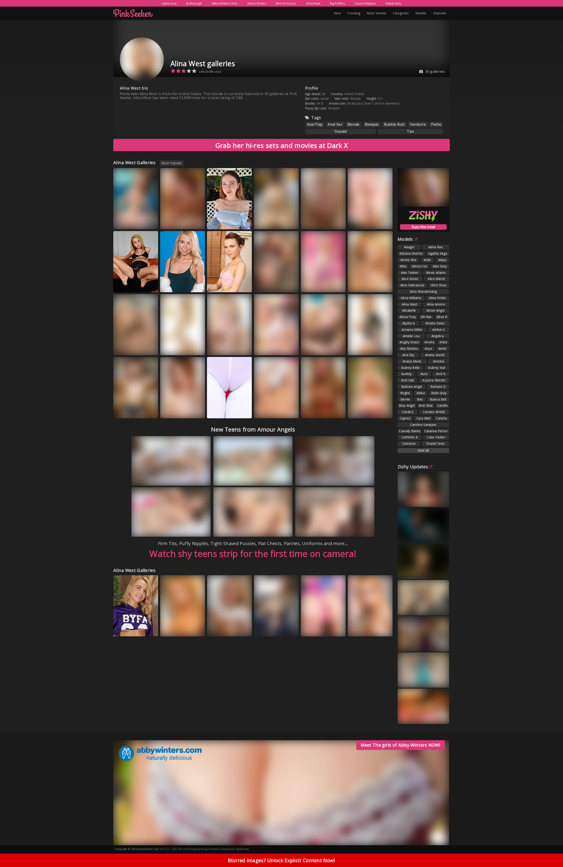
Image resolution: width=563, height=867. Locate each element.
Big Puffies (337, 3)
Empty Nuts (393, 3)
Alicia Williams (411, 298)
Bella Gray (438, 393)
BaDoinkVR (127, 226)
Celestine (409, 443)
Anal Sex (335, 124)
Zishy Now (313, 3)
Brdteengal (194, 3)
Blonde (353, 124)
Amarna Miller (412, 329)
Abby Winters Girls (224, 3)
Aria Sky (408, 355)
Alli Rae (426, 317)
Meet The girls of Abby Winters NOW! (401, 745)
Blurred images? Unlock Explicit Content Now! (281, 860)
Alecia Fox (419, 266)
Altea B (442, 317)
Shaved (341, 131)
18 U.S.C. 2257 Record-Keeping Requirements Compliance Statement (204, 849)
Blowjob (372, 124)
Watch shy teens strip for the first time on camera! (252, 553)
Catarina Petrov (436, 431)
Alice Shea (438, 285)
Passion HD (127, 352)
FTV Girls (360, 415)
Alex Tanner (410, 272)
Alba (403, 266)
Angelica (437, 336)
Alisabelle (409, 310)
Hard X (335, 285)
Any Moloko (409, 348)
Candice (407, 412)
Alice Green (410, 279)
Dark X (335, 348)
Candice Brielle (434, 412)
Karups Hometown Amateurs (223, 284)
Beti (420, 399)
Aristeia (438, 361)
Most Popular (171, 163)
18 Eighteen (173, 285)
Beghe (405, 393)
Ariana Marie (412, 361)
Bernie (405, 399)
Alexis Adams (436, 272)
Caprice (405, 418)
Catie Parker (436, 437)
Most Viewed (376, 13)
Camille (442, 405)
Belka (421, 393)
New (337, 13)
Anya (428, 348)
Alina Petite (437, 298)
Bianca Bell (438, 399)
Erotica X (360, 289)
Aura (423, 374)
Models (420, 13)
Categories (401, 13)
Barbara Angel (411, 386)
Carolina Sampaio (423, 424)
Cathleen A (410, 437)
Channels (439, 13)
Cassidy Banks (409, 431)
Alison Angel (435, 310)
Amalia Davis (435, 323)
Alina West (409, 304)
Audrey (406, 374)
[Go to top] (551, 852)
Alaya (442, 260)
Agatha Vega (437, 253)
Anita (443, 342)
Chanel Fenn (435, 443)
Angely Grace (409, 342)
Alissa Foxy (407, 317)
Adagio (409, 247)
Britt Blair (426, 405)
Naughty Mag (362, 222)
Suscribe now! (423, 226)
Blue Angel (407, 405)
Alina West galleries (202, 63)
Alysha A (408, 323)
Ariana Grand (434, 355)
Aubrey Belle (410, 368)
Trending (353, 13)
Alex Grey (440, 266)
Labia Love (169, 3)
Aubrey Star (436, 368)
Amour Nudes (256, 3)
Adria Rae (435, 247)
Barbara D (438, 386)
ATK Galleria (128, 285)
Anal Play (315, 124)
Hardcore (418, 124)
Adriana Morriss (411, 253)
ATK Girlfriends (223, 222)
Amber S (438, 329)
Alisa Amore (436, 304)
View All (423, 450)
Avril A (440, 374)
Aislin (427, 260)
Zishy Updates (413, 467)
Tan (410, 131)
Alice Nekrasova (412, 285)
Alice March (436, 279)
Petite (436, 124)
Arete (443, 348)
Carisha (441, 418)
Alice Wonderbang (423, 291)
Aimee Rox (408, 260)
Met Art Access (286, 3)
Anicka (429, 342)
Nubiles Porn (315, 411)
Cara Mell (423, 418)
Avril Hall (407, 380)
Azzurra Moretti (434, 380)
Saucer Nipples (365, 3)
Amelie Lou (411, 336)
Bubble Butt (394, 124)
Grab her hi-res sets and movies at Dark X (281, 145)
